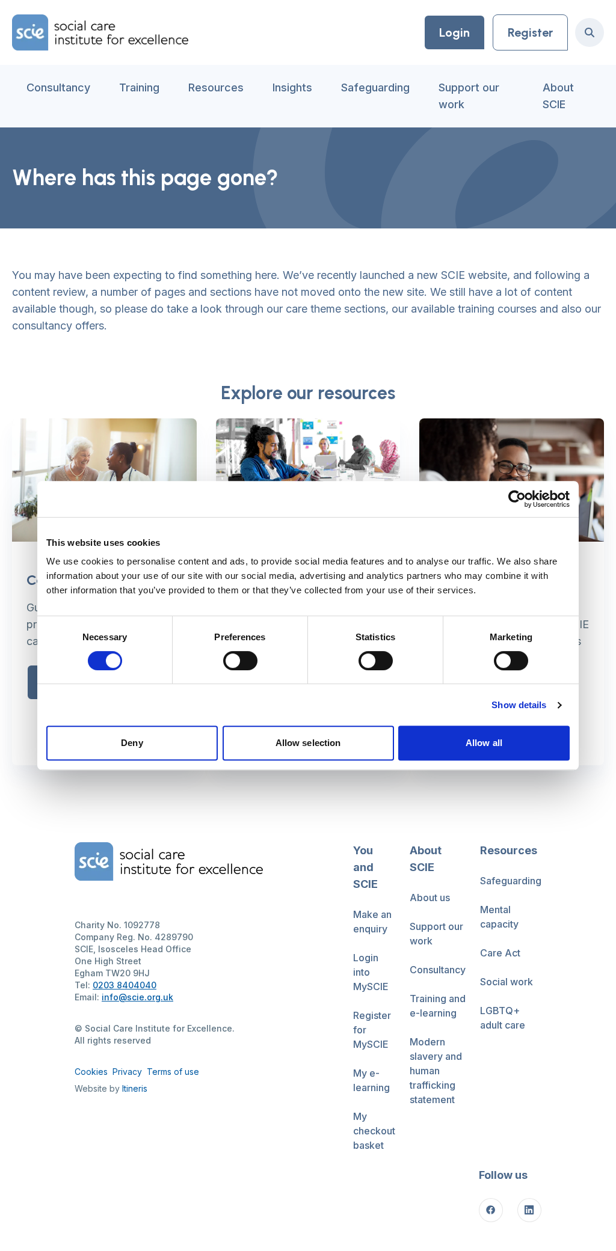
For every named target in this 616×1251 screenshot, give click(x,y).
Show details (518, 705)
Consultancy (58, 87)
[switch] (240, 660)
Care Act (500, 953)
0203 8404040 (124, 985)
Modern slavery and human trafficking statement (436, 1071)
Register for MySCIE (372, 1029)
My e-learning (371, 1080)
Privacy (127, 1071)
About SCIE (558, 96)
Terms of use (173, 1071)
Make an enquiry (372, 921)
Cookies (91, 1071)
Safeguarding (375, 87)
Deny (132, 743)
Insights (292, 87)
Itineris (134, 1088)
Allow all (484, 743)
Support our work (469, 96)
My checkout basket (374, 1130)
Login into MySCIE (371, 972)
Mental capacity (499, 917)
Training (139, 87)
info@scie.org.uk (137, 997)
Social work (506, 982)
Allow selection (308, 743)
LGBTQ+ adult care (502, 1018)
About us (430, 898)
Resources (216, 87)
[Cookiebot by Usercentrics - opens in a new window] (517, 499)
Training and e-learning (438, 1006)
